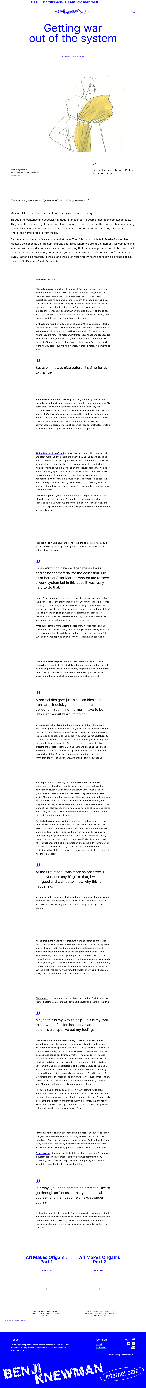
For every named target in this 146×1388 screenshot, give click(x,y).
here (25, 1320)
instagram (101, 1347)
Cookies (111, 1355)
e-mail (99, 1344)
